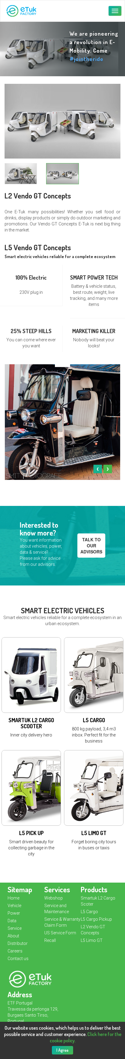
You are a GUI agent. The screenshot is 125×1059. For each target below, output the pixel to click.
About (13, 935)
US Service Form (60, 932)
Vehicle (14, 905)
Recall (50, 940)
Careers (15, 951)
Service (15, 928)
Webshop (53, 898)
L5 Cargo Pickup (96, 919)
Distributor (18, 943)
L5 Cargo (89, 911)
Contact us (18, 958)
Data (12, 920)
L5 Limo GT (92, 940)
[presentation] (97, 469)
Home (13, 898)
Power (14, 913)
